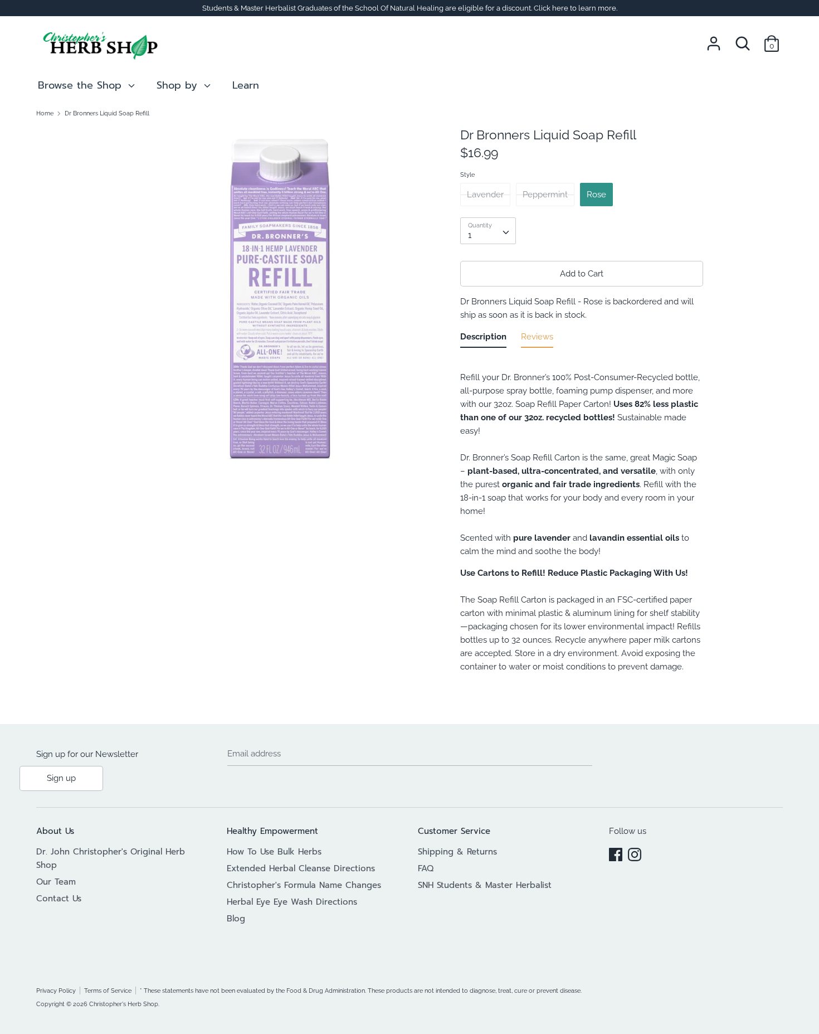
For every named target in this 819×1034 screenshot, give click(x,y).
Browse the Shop (81, 85)
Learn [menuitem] (245, 85)
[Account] (714, 39)
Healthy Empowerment (272, 831)
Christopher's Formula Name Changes (304, 885)
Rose (596, 195)
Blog (236, 918)
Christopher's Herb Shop (123, 1004)
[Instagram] (634, 853)
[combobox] (488, 230)
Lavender (485, 195)
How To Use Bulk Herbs (274, 852)
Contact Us (58, 898)
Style (467, 174)
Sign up (61, 778)
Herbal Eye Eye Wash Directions (292, 902)
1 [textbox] (469, 235)
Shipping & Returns (457, 852)
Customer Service (454, 831)
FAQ (425, 868)
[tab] (483, 339)
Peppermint (545, 195)
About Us (55, 831)
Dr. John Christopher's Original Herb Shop (110, 858)
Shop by (179, 85)
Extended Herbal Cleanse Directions (301, 868)
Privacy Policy (56, 990)
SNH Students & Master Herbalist (485, 885)
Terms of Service (107, 990)
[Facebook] (615, 853)
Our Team (56, 882)
